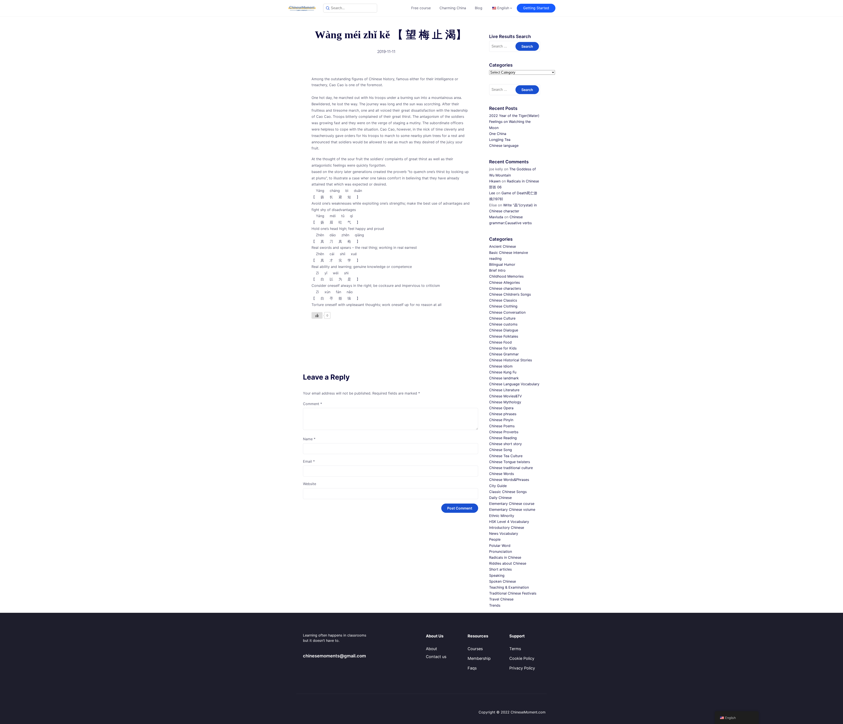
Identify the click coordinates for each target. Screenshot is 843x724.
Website (309, 484)
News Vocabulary (503, 533)
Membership (479, 658)
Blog (478, 8)
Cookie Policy (521, 658)
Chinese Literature (504, 390)
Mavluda (496, 217)
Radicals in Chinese (505, 557)
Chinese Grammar (504, 354)
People (495, 539)
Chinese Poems (502, 426)
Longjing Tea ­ (500, 139)
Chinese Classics (503, 300)
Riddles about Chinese (507, 563)
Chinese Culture (502, 318)
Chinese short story (505, 444)
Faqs (472, 668)
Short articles (500, 569)
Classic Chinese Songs (508, 491)
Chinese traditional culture (511, 468)
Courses (475, 648)
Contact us (436, 656)
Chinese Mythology (505, 402)
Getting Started (536, 8)
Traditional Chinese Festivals (512, 593)
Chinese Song (500, 449)
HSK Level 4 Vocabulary (509, 521)
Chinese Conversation (507, 312)
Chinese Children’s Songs (510, 294)
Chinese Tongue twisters (509, 462)
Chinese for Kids (503, 348)
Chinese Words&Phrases (509, 479)
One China (497, 133)
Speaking (496, 575)
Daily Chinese (500, 497)
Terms (515, 648)
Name (309, 439)
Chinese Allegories (504, 282)
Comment (312, 404)
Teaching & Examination (509, 587)
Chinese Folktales (503, 336)
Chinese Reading (503, 438)
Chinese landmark (504, 378)
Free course (421, 8)
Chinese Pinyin (501, 420)
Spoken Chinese (502, 581)
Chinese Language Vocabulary (514, 384)
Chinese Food (500, 342)
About (431, 648)
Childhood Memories (506, 276)
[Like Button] (317, 315)
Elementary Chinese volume (512, 509)
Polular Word (499, 545)
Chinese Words (501, 473)
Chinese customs (503, 324)
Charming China (453, 8)
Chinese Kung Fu (502, 372)
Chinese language (504, 145)
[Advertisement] (391, 336)
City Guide (498, 486)
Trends (494, 605)
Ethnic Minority (501, 515)
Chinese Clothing (503, 306)
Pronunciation (500, 551)
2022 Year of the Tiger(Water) (514, 115)
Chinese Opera (501, 408)
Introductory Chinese (506, 527)
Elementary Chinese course (511, 503)
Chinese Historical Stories (510, 360)
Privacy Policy (522, 668)
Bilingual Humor (502, 264)
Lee (492, 193)
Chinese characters (505, 288)
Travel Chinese (501, 599)
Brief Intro (497, 270)
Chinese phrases (502, 414)
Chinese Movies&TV (505, 396)
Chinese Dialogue (503, 330)
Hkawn (495, 181)
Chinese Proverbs (503, 432)
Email (309, 461)
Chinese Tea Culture (505, 456)
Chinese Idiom (501, 366)
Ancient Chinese (502, 246)
